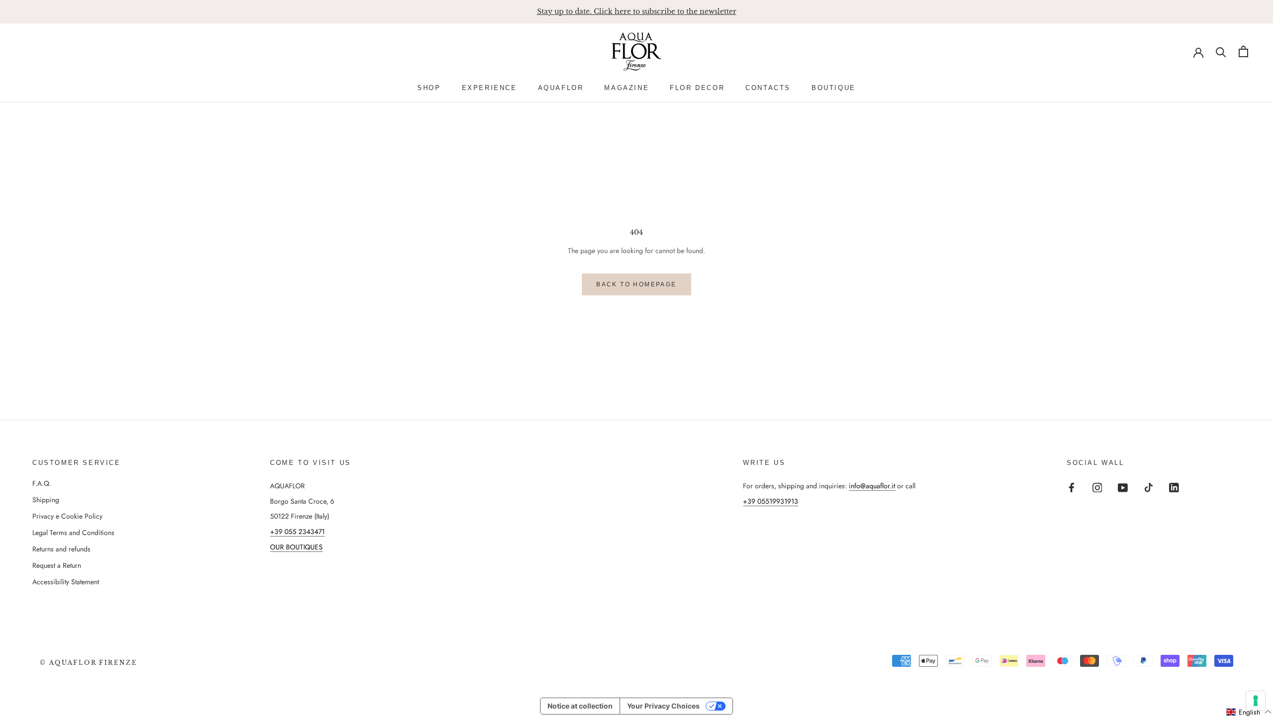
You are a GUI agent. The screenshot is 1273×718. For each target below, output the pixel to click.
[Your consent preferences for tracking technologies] (1255, 700)
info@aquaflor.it (872, 486)
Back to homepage (636, 284)
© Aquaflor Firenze (88, 662)
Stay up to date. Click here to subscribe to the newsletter (636, 11)
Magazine (626, 87)
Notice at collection (580, 706)
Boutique (834, 87)
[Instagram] (1097, 487)
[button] (1249, 712)
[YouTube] (1123, 487)
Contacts (768, 87)
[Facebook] (1072, 487)
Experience (489, 87)
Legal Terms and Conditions (73, 533)
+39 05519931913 (770, 501)
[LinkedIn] (1174, 487)
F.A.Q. (41, 483)
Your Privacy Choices (663, 706)
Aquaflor (561, 87)
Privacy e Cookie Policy (67, 516)
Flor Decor (697, 87)
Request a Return (56, 565)
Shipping (45, 500)
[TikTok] (1149, 487)
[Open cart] (1243, 51)
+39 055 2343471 (297, 532)
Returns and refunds (61, 549)
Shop (429, 87)
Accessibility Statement (65, 582)
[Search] (1221, 51)
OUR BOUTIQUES (296, 547)
